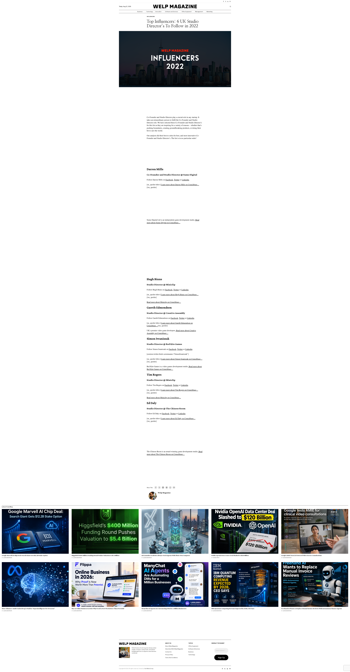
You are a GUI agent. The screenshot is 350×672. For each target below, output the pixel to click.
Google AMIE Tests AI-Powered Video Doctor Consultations (301, 555)
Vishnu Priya (216, 557)
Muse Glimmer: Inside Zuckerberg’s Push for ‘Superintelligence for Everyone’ (28, 608)
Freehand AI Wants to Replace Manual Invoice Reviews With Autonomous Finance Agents (311, 608)
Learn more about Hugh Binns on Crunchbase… (180, 294)
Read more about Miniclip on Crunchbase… (164, 302)
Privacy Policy (169, 654)
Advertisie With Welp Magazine (174, 649)
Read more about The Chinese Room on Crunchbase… (174, 452)
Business (191, 652)
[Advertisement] (175, 102)
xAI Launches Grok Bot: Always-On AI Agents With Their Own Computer (166, 555)
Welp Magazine (164, 493)
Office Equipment (193, 646)
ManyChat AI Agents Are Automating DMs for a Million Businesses (164, 608)
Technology (191, 654)
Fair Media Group (148, 668)
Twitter (176, 179)
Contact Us (168, 652)
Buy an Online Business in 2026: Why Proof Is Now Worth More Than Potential (98, 608)
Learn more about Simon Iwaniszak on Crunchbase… (181, 359)
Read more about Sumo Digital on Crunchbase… (173, 221)
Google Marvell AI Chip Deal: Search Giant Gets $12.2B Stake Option (25, 555)
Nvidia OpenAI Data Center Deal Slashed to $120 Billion (230, 555)
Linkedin (185, 179)
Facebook (169, 179)
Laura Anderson (7, 557)
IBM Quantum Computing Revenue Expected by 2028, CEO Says (232, 608)
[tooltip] (223, 1)
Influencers (151, 16)
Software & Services (194, 649)
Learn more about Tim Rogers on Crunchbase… (179, 390)
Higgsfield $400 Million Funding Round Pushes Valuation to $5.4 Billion (95, 555)
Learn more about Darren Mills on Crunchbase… (180, 184)
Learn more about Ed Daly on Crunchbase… (178, 418)
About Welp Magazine (171, 646)
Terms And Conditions (171, 657)
